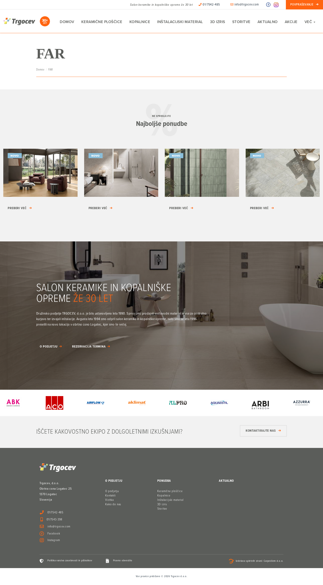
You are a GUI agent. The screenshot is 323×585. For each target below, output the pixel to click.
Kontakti (110, 496)
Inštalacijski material (180, 22)
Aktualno (268, 22)
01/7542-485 (211, 4)
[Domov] (27, 21)
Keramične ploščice (101, 22)
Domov (67, 22)
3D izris (217, 22)
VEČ (309, 22)
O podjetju (49, 346)
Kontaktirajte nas (261, 431)
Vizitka (109, 500)
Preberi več (17, 208)
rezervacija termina (89, 346)
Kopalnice (139, 22)
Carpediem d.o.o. (273, 561)
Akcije (291, 22)
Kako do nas (113, 504)
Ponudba (164, 481)
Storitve (241, 22)
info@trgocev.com (246, 4)
